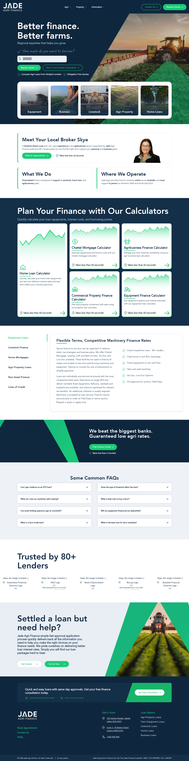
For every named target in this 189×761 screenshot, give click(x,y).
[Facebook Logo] (19, 747)
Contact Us (23, 732)
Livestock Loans (149, 726)
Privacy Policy (62, 758)
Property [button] (80, 7)
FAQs (20, 737)
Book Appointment (27, 728)
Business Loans (148, 735)
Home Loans (147, 730)
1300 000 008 (113, 736)
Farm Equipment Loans (153, 721)
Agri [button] (66, 7)
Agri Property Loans (151, 717)
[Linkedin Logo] (25, 747)
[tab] (26, 339)
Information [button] (97, 7)
